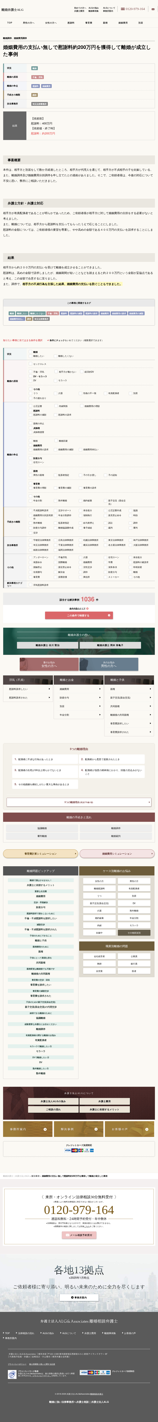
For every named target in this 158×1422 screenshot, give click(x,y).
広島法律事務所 (65, 539)
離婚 (35, 68)
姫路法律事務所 (40, 549)
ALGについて (109, 7)
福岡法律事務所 (65, 549)
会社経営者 (99, 956)
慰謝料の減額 (76, 313)
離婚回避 (63, 440)
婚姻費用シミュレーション (117, 853)
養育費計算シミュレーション (41, 853)
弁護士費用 (79, 10)
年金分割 (37, 500)
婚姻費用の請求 (119, 313)
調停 (35, 94)
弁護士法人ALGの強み (53, 1101)
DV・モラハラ (40, 376)
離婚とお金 (67, 679)
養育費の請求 (89, 487)
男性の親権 (38, 474)
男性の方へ (29, 22)
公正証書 (37, 406)
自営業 (99, 971)
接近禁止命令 (64, 567)
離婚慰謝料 (99, 888)
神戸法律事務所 (140, 539)
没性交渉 (87, 567)
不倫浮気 (62, 557)
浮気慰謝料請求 (40, 584)
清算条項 (112, 567)
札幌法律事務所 (90, 539)
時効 (135, 515)
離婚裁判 (116, 835)
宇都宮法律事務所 (42, 539)
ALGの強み (94, 7)
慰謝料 (71, 22)
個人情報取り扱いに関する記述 (42, 1364)
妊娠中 (99, 932)
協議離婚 (42, 828)
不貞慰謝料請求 (40, 510)
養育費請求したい (119, 723)
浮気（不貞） (17, 679)
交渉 (35, 532)
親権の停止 (38, 423)
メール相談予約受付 (80, 1235)
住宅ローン (38, 462)
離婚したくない (37, 313)
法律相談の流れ (26, 1333)
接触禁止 (37, 567)
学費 (110, 562)
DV (34, 380)
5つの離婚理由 (78, 802)
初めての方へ (80, 7)
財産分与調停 (39, 527)
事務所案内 (108, 10)
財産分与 (37, 458)
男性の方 (134, 881)
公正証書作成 (114, 510)
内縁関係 (63, 406)
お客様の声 (130, 1333)
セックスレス (39, 363)
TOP (9, 22)
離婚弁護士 (48, 645)
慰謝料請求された (18, 697)
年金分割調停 (64, 515)
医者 (134, 971)
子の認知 (112, 474)
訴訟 (110, 522)
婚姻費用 (123, 22)
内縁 (99, 925)
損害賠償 (62, 576)
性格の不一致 (89, 393)
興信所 (86, 576)
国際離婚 (62, 562)
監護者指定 (63, 474)
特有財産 (137, 567)
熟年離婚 (62, 500)
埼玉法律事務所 (40, 103)
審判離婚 (42, 835)
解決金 (61, 571)
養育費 (88, 22)
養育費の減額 (64, 487)
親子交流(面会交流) (120, 697)
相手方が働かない (67, 371)
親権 (105, 22)
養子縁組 (87, 527)
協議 (135, 510)
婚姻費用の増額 (92, 406)
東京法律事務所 (115, 539)
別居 (140, 22)
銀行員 (134, 963)
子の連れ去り (39, 398)
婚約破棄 (87, 500)
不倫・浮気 (38, 77)
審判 (135, 527)
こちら (87, 1226)
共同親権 (115, 706)
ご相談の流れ (53, 1109)
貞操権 (36, 428)
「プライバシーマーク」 (41, 1375)
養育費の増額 (39, 487)
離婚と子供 (117, 679)
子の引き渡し (89, 474)
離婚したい (22, 313)
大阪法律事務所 (140, 544)
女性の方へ (51, 22)
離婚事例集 (94, 10)
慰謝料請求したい (18, 688)
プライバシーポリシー (17, 1364)
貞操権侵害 (38, 432)
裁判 (110, 527)
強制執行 (87, 515)
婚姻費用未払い (17, 318)
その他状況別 (134, 932)
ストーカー (113, 576)
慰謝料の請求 (91, 313)
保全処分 (87, 510)
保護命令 (37, 562)
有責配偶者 (113, 393)
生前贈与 (37, 571)
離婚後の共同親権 (119, 714)
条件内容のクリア (77, 608)
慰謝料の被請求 (140, 562)
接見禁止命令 (114, 515)
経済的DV (89, 371)
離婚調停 (116, 828)
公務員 (134, 956)
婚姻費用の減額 (136, 313)
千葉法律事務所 (65, 544)
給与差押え (88, 522)
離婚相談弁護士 (96, 1393)
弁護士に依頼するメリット (104, 1109)
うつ (35, 393)
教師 (99, 963)
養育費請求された (119, 732)
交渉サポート (64, 510)
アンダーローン (40, 557)
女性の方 (99, 881)
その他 (36, 389)
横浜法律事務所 (90, 544)
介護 (60, 393)
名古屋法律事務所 (117, 544)
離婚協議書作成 (65, 527)
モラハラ (62, 380)
